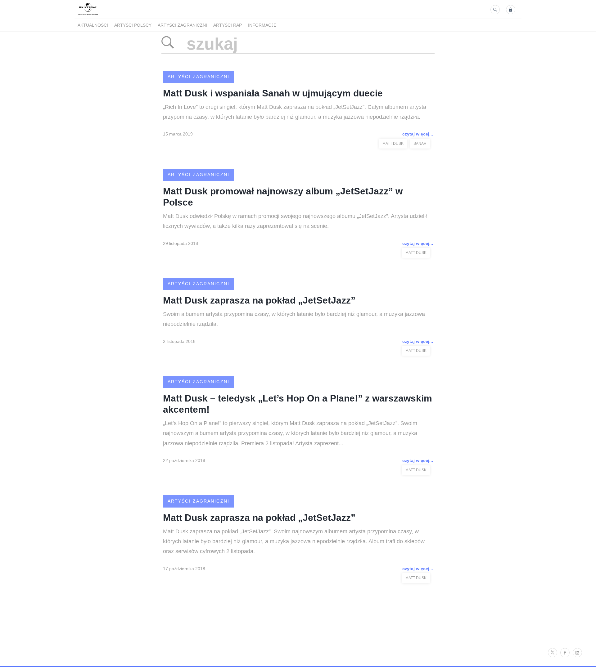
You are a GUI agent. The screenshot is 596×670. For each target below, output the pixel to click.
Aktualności (93, 25)
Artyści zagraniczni (182, 25)
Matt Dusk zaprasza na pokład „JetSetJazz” (259, 300)
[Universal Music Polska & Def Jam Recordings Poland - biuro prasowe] (88, 15)
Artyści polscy (132, 25)
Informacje (262, 25)
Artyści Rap (227, 25)
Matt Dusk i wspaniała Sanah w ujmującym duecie (273, 93)
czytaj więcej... (417, 133)
